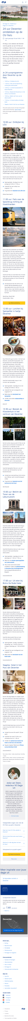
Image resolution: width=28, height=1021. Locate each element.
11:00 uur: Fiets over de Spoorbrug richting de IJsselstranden (13, 84)
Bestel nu (7, 910)
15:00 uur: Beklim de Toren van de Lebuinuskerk (13, 97)
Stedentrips (13, 23)
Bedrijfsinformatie (9, 1016)
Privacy (6, 1011)
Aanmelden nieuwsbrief (11, 988)
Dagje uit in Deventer (8, 25)
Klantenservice (8, 950)
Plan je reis (14, 859)
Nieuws (6, 983)
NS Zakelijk (7, 948)
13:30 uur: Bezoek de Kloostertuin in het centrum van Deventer (15, 92)
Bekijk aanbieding (15, 303)
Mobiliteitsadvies (9, 981)
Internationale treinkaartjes (11, 969)
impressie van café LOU (18, 190)
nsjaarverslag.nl (18, 109)
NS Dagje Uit (6, 23)
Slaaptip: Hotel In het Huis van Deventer (15, 104)
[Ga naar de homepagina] (23, 1009)
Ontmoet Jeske (15, 816)
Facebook (8, 995)
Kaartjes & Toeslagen (10, 959)
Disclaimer (7, 1008)
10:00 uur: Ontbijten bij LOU (12, 81)
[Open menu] (25, 2)
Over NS (7, 976)
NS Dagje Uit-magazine (10, 952)
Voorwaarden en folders (11, 1018)
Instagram (8, 997)
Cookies (7, 1013)
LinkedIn (8, 1002)
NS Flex (6, 943)
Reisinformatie (8, 945)
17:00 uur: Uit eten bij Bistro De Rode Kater (14, 101)
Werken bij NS (8, 978)
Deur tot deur (8, 964)
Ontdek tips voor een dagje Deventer (13, 930)
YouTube (8, 1000)
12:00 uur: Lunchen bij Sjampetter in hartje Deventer (14, 88)
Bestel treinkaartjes (15, 854)
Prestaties (7, 985)
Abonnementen (8, 962)
